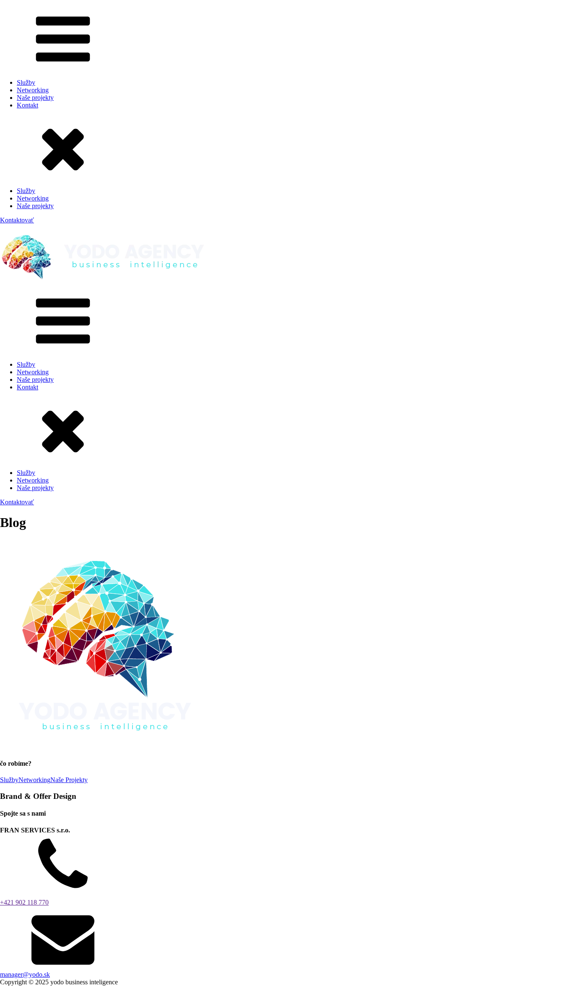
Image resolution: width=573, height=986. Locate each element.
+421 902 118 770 (24, 902)
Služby (26, 82)
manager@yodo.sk (25, 974)
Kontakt (27, 105)
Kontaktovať (17, 220)
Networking (33, 90)
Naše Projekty (69, 779)
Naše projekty (35, 97)
